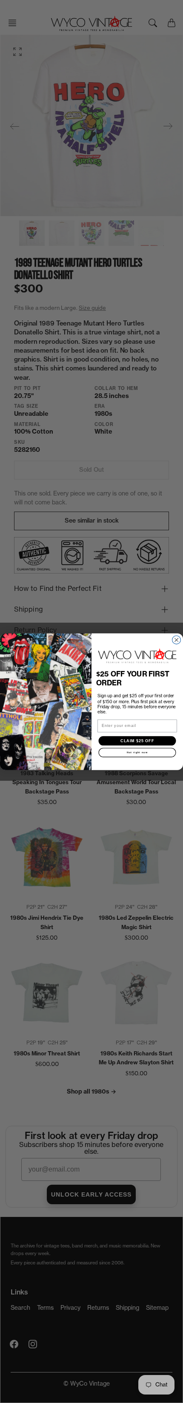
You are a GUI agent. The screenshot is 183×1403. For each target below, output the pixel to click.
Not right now (137, 752)
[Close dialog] (176, 639)
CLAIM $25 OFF (137, 740)
